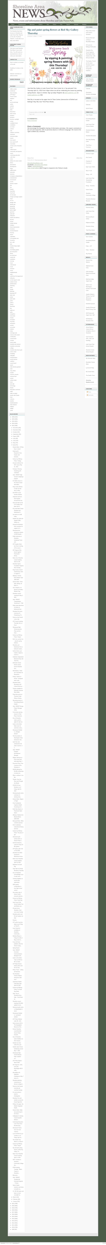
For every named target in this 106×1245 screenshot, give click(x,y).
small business (13, 357)
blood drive (12, 111)
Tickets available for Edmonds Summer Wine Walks (18, 690)
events (11, 181)
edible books (13, 170)
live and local (13, 255)
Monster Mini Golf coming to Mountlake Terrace (90, 39)
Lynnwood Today (90, 367)
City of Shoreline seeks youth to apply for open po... (18, 720)
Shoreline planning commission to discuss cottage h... (18, 1082)
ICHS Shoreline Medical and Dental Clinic (90, 273)
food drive (12, 191)
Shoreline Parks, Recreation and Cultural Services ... (18, 684)
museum (12, 268)
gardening (12, 206)
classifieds (12, 144)
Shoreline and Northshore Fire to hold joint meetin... (18, 646)
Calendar (88, 88)
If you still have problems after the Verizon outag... (18, 943)
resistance (12, 323)
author (11, 104)
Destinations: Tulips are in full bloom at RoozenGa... (18, 672)
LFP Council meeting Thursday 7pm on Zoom (18, 623)
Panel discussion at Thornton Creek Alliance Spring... (17, 696)
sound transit (13, 363)
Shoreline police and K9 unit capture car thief (18, 916)
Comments (90, 395)
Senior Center (13, 96)
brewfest (12, 115)
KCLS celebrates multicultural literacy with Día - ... (18, 826)
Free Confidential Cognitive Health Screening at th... (17, 805)
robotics (12, 329)
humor (11, 234)
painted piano (13, 283)
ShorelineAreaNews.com (35, 163)
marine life (12, 257)
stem (11, 368)
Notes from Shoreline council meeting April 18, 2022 (18, 860)
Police (54, 24)
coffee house (13, 149)
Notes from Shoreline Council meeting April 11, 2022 (18, 1155)
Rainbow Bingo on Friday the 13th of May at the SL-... (17, 937)
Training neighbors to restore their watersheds (18, 880)
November (15, 430)
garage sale (13, 202)
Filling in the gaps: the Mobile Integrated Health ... (18, 1105)
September (16, 434)
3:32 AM (41, 112)
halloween (12, 215)
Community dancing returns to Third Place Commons (17, 714)
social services (13, 359)
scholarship (13, 336)
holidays (12, 225)
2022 (13, 425)
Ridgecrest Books (90, 222)
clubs (11, 147)
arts (11, 100)
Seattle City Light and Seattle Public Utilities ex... (18, 520)
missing (12, 261)
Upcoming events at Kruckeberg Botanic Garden (18, 702)
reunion (12, 325)
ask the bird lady (14, 102)
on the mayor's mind (15, 280)
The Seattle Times (90, 375)
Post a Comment (32, 120)
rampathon (12, 314)
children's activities (14, 132)
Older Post (79, 158)
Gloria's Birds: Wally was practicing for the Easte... (17, 1111)
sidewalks (12, 355)
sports (11, 365)
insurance (12, 240)
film (11, 185)
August (15, 436)
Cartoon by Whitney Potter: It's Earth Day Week (17, 989)
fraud (11, 198)
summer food (13, 376)
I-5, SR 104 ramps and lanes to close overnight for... (18, 1193)
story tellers (13, 370)
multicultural (13, 264)
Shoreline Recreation (91, 135)
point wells (12, 298)
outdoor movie (13, 282)
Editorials (88, 104)
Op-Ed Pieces (89, 108)
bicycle (11, 108)
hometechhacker (14, 230)
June (14, 440)
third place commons (15, 389)
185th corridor (13, 89)
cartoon (12, 128)
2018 (13, 1210)
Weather (84, 24)
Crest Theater (89, 115)
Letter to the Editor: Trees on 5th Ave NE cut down (17, 959)
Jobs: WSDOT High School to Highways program (18, 476)
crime (11, 159)
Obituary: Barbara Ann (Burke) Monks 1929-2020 (18, 816)
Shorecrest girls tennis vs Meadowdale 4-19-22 (18, 1009)
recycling (12, 321)
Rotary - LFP (89, 174)
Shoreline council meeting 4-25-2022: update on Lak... (18, 1003)
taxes (11, 382)
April (14, 445)
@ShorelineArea (37, 166)
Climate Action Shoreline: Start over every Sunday (18, 910)
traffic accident (13, 393)
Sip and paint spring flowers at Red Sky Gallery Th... (18, 1149)
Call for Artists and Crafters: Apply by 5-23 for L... (18, 652)
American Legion (90, 153)
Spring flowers (16, 948)
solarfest (12, 361)
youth (11, 410)
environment (13, 179)
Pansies (15, 920)
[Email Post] (44, 112)
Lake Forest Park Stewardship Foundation (90, 180)
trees (11, 397)
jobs (11, 244)
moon (11, 263)
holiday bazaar (13, 223)
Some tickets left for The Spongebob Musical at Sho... (18, 1025)
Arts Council (89, 157)
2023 (13, 423)
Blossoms (15, 1175)
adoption (12, 98)
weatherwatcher (14, 403)
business (12, 117)
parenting (12, 285)
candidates (12, 125)
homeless (12, 229)
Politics (41, 24)
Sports (68, 24)
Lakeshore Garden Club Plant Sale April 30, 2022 (17, 983)
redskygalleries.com (70, 93)
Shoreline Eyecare (90, 303)
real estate (12, 316)
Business (32, 24)
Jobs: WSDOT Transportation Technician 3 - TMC (18, 601)
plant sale (12, 295)
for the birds (13, 195)
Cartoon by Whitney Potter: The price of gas (18, 832)
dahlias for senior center (16, 161)
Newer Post (30, 158)
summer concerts (14, 374)
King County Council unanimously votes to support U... (18, 571)
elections (12, 174)
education (12, 172)
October (15, 432)
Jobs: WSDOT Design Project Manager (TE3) (18, 708)
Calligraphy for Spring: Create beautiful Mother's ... (18, 1117)
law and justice (13, 251)
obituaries (12, 278)
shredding (12, 353)
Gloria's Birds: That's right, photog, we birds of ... (18, 583)
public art (12, 310)
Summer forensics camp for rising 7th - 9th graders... (18, 844)
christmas (12, 134)
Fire (61, 24)
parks (11, 287)
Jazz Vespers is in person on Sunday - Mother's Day (18, 589)
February (15, 1199)
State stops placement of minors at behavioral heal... (18, 607)
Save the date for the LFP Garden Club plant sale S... (18, 504)
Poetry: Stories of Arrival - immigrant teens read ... (18, 678)
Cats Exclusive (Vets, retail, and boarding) (90, 338)
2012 (13, 1223)
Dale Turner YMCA (90, 167)
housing (12, 232)
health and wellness (15, 217)
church (11, 138)
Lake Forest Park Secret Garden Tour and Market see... (18, 904)
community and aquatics (16, 151)
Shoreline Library (90, 226)
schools (12, 340)
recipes (12, 317)
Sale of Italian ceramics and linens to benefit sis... (18, 1187)
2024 (13, 421)
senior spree (13, 342)
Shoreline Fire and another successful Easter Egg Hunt (18, 1100)
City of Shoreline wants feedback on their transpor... (18, 1038)
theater (11, 387)
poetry (11, 297)
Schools (76, 24)
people (11, 289)
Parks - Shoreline (90, 250)
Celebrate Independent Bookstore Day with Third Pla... (18, 658)
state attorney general (15, 367)
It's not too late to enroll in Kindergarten (17, 1094)
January (15, 1201)
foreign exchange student (16, 196)
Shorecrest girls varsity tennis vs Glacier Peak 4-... (17, 838)
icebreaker (12, 236)
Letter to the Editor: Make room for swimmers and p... (18, 726)
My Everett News (90, 371)
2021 (13, 1203)
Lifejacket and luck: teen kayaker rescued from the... (18, 498)
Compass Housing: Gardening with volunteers (17, 470)
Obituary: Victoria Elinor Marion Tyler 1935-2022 (18, 577)
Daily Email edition (33, 168)
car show (12, 126)
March (14, 1197)
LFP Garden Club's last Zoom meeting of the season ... (18, 546)
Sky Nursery (89, 253)
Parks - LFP (89, 246)
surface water (13, 380)
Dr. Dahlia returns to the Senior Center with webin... (17, 482)
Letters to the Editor (90, 100)
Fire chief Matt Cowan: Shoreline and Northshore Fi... (18, 510)
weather (12, 401)
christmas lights (14, 136)
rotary (11, 331)
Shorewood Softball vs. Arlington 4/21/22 (17, 731)
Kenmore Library (90, 207)
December (15, 427)
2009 (13, 1229)
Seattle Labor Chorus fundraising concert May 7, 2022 (18, 1048)
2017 (13, 1212)
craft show (12, 157)
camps (11, 121)
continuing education (15, 155)
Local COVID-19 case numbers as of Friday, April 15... (18, 1135)
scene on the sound (15, 334)
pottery (11, 304)
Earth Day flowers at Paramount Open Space (18, 811)
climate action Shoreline (16, 145)
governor (12, 212)
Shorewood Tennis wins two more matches (17, 1129)
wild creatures (13, 404)
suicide (11, 372)
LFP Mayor (12, 94)
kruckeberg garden (14, 249)
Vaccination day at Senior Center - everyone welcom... (18, 894)
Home (12, 24)
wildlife (11, 408)
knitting (12, 247)
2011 (13, 1225)
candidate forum (14, 123)
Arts (48, 24)
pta (11, 308)
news (11, 274)
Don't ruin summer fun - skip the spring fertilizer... (18, 641)
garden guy (12, 204)
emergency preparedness (16, 176)
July (14, 438)
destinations (13, 164)
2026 (13, 417)
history (11, 221)
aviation (12, 106)
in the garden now (14, 238)
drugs (11, 168)
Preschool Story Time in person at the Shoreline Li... (18, 765)
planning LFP (13, 293)
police (11, 300)
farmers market (13, 183)
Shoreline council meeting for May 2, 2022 (18, 595)
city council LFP (14, 142)
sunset (11, 378)
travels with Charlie (14, 395)
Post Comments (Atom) (41, 160)
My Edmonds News (90, 358)
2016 (13, 1214)
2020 (13, 1205)
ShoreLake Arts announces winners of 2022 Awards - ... (18, 532)
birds (11, 109)
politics (11, 302)
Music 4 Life (89, 170)
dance (11, 162)
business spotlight (14, 119)
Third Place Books (90, 230)
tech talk (12, 384)
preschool (12, 306)
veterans (12, 399)
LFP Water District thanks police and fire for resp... (17, 965)
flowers (11, 189)
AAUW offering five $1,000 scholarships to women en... (18, 771)
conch (11, 153)
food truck (12, 193)
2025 (13, 419)
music (11, 270)
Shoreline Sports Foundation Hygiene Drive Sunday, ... (18, 565)
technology (12, 385)
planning (12, 291)
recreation (12, 319)
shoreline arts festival (15, 344)
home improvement (14, 227)
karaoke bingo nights (15, 246)
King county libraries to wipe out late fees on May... (18, 488)
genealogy (12, 208)
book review (13, 113)
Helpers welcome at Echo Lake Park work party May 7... (18, 759)
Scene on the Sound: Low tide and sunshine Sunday (18, 1088)
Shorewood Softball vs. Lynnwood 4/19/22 (17, 1015)
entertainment (13, 177)
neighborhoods (13, 272)
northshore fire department (16, 276)
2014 (13, 1218)
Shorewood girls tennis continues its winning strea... (18, 795)
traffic (11, 391)
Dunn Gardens (13, 92)
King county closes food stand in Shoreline (90, 32)
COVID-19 (12, 91)
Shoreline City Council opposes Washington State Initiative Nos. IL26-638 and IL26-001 (90, 54)
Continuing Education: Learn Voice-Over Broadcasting (18, 1123)
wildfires (12, 406)
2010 (13, 1227)
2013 (13, 1220)
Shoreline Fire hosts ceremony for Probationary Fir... (18, 613)
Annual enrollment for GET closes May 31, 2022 (18, 464)
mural (11, 266)
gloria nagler (13, 210)
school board (13, 338)
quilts (11, 312)
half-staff (12, 213)
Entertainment (22, 24)
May (14, 442)
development (13, 166)
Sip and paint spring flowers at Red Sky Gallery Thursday (52, 31)
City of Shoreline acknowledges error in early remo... (18, 874)
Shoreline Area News (40, 165)
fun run (11, 200)
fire (11, 187)
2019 (13, 1208)
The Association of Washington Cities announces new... (18, 737)
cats (11, 130)
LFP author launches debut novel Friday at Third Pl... (18, 924)
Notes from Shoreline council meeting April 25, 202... (18, 559)
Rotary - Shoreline (90, 185)
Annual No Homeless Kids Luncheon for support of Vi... (18, 526)
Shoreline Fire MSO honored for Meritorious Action (18, 854)
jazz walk (12, 242)
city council (13, 140)
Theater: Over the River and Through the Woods (18, 781)
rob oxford (12, 327)
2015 (13, 1216)
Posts (89, 392)
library (11, 253)
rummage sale (13, 333)
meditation (12, 259)
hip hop (12, 219)
